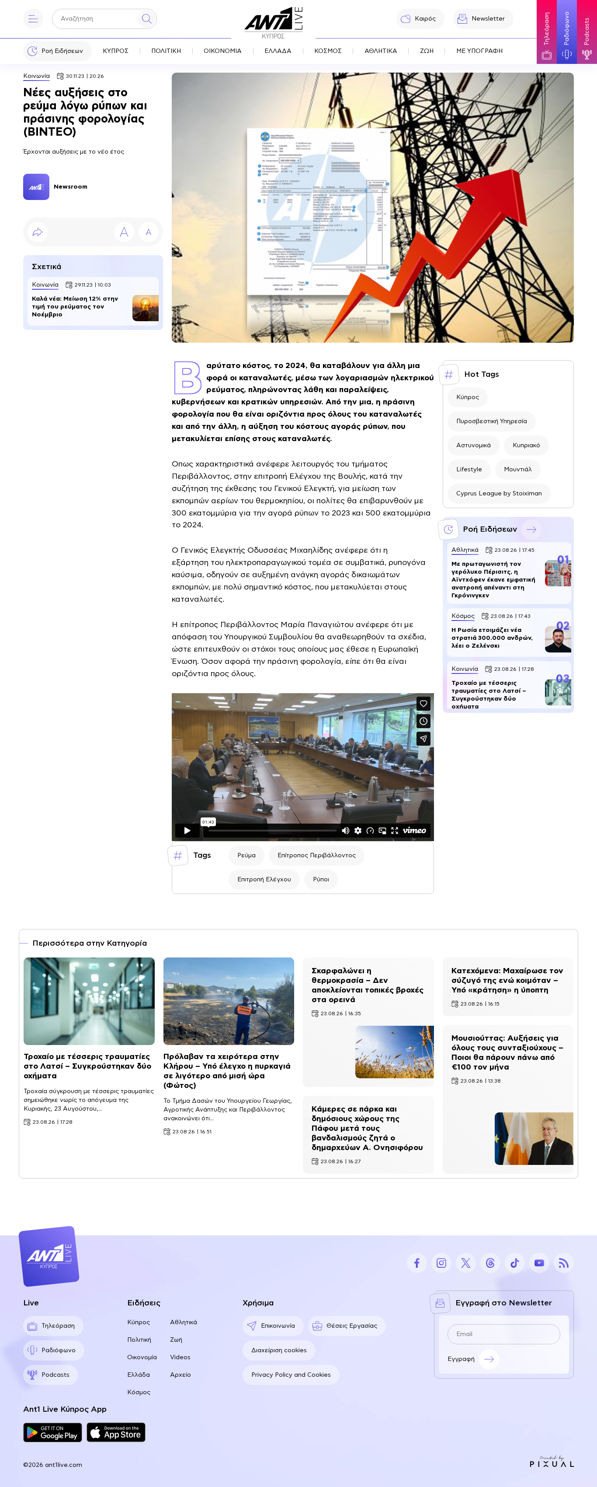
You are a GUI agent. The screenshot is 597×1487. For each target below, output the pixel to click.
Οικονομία (142, 1357)
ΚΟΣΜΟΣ (328, 51)
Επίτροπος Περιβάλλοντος (317, 855)
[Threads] (490, 1263)
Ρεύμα (246, 855)
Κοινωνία (36, 76)
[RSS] (564, 1263)
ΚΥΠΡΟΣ (115, 51)
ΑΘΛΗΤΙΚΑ (380, 51)
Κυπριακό (526, 445)
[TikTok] (515, 1263)
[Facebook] (417, 1263)
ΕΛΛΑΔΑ (278, 51)
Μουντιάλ (518, 469)
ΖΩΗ (427, 51)
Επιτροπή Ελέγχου (264, 880)
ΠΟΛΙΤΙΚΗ (166, 51)
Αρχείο (180, 1375)
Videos (180, 1357)
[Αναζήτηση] (147, 19)
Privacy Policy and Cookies (291, 1375)
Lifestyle (469, 469)
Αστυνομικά (473, 445)
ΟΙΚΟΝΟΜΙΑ (223, 51)
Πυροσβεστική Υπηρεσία (491, 421)
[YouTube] (539, 1263)
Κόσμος (138, 1392)
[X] (466, 1263)
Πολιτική (139, 1340)
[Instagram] (441, 1263)
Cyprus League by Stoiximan (499, 494)
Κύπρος (467, 397)
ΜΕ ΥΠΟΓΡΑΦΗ (479, 51)
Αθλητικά (183, 1322)
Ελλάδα (138, 1375)
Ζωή (176, 1340)
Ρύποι (321, 880)
